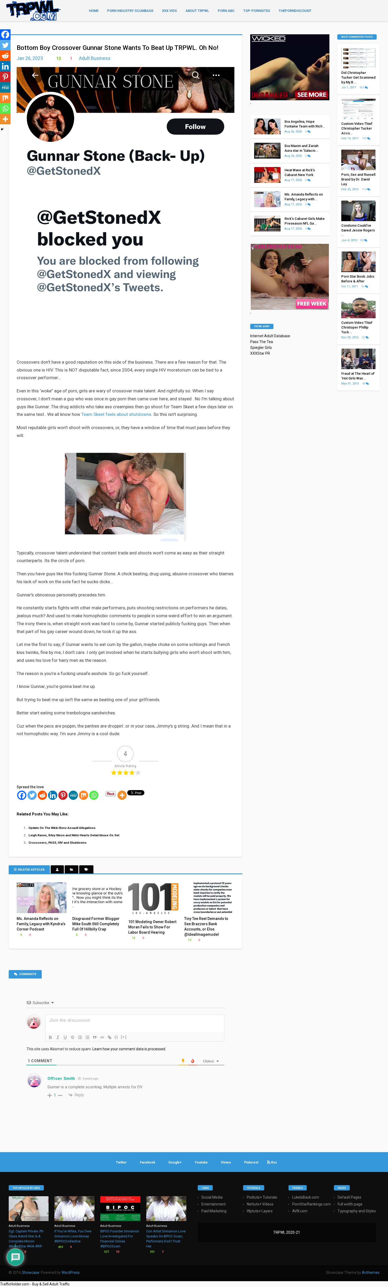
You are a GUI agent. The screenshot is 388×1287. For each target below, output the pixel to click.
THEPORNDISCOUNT (295, 11)
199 (364, 138)
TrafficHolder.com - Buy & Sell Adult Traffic (35, 1284)
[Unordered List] (87, 1037)
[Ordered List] (80, 1037)
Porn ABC (226, 11)
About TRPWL (197, 11)
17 (189, 940)
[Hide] (2, 129)
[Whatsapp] (93, 795)
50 (363, 286)
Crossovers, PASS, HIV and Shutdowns (58, 842)
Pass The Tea (261, 342)
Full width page (350, 1204)
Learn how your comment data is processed (128, 1049)
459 (60, 1247)
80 (362, 240)
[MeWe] (73, 795)
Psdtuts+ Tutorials (262, 1197)
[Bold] (50, 1037)
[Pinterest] (63, 795)
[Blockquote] (94, 1037)
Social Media (212, 1197)
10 (117, 1251)
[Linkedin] (52, 795)
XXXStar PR (260, 353)
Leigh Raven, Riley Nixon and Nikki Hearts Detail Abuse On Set (74, 835)
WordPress (70, 1272)
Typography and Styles (357, 1211)
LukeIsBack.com (305, 1197)
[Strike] (72, 1037)
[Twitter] (32, 795)
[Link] (109, 1037)
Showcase (30, 1272)
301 (152, 1251)
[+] (124, 1037)
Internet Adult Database (270, 336)
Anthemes (371, 1272)
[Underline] (65, 1037)
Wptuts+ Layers (260, 1211)
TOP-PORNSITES (256, 11)
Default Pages (349, 1197)
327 (106, 1251)
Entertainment (213, 1204)
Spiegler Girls (261, 347)
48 (364, 383)
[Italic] (57, 1037)
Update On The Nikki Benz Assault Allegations (62, 828)
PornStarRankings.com (311, 1204)
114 (364, 189)
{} (116, 1037)
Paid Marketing (213, 1211)
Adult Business (95, 58)
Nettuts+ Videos (260, 1204)
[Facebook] (21, 795)
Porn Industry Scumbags (130, 11)
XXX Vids (169, 11)
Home (93, 11)
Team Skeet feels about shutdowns (116, 414)
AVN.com (299, 1211)
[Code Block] (102, 1037)
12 (58, 58)
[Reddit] (42, 795)
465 (362, 87)
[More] (122, 795)
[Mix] (83, 795)
